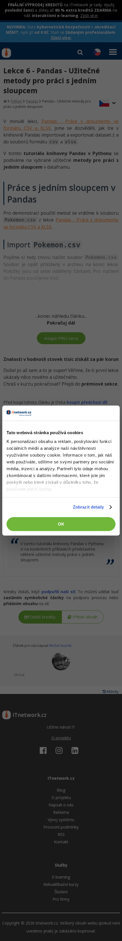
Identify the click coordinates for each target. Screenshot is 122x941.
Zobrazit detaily (88, 507)
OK (61, 524)
